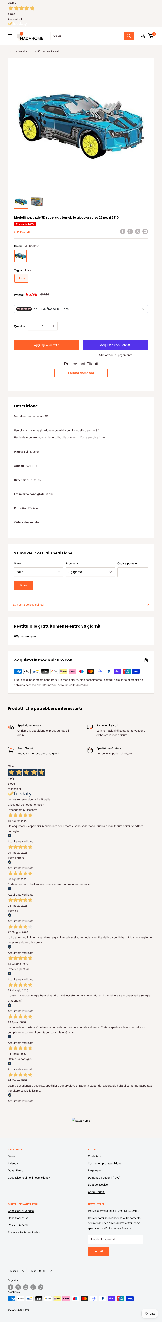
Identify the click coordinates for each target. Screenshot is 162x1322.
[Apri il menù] (10, 35)
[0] (150, 35)
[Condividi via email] (145, 231)
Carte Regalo (96, 1191)
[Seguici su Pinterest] (33, 1287)
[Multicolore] (20, 256)
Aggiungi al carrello (46, 345)
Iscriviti (99, 1251)
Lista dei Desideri (98, 1184)
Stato (17, 563)
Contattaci (94, 1156)
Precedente (15, 809)
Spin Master (22, 231)
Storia (11, 1156)
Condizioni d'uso (18, 1218)
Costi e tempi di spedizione (105, 1163)
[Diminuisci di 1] (32, 326)
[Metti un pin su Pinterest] (130, 231)
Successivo (30, 809)
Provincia (72, 563)
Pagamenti (94, 1170)
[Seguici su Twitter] (18, 1287)
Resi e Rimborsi (18, 1225)
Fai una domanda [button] (81, 373)
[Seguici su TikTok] (40, 1287)
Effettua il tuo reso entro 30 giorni (38, 753)
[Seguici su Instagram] (25, 1287)
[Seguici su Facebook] (10, 1287)
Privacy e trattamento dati (24, 1232)
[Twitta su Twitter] (137, 231)
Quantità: (20, 326)
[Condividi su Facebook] (122, 231)
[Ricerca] (129, 36)
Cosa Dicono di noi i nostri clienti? (29, 1177)
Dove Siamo (15, 1170)
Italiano (14, 1271)
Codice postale (127, 563)
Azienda (13, 1163)
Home (11, 51)
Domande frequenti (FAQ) (104, 1177)
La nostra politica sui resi (28, 604)
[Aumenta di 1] (53, 326)
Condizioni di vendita (21, 1210)
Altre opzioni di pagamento (115, 355)
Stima (23, 585)
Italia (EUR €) (38, 1271)
